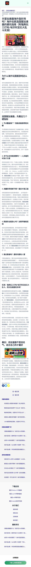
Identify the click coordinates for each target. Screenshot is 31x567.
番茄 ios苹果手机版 (15, 497)
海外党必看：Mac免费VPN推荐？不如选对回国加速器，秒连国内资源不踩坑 (15, 445)
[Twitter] (6, 385)
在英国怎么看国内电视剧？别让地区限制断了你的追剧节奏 (15, 403)
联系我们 (15, 520)
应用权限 (15, 516)
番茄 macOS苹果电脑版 (15, 493)
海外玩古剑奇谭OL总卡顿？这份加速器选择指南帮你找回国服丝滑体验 (15, 472)
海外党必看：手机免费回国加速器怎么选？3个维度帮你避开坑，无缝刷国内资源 (15, 449)
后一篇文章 (15, 395)
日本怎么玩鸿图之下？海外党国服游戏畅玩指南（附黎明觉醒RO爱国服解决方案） (15, 468)
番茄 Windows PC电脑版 (15, 490)
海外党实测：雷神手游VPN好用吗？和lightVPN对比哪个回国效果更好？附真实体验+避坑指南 (15, 435)
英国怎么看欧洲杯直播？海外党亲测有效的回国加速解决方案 (15, 417)
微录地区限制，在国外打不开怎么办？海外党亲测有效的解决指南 (15, 412)
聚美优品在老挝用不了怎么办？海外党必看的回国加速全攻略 (15, 408)
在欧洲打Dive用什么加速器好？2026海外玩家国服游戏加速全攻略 (15, 459)
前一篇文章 (15, 391)
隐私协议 (15, 513)
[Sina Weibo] (8, 385)
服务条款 (15, 509)
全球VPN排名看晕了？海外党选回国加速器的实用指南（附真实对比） (15, 440)
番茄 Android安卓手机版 (15, 501)
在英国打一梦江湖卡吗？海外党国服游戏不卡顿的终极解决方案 (15, 477)
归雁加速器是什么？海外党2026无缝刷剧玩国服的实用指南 (15, 431)
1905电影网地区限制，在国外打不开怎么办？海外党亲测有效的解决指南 (15, 421)
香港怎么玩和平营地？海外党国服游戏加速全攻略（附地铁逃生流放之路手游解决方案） (15, 463)
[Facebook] (3, 385)
